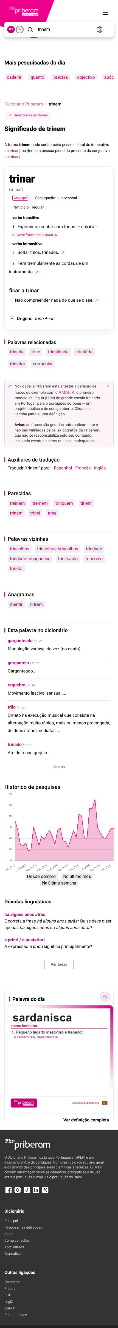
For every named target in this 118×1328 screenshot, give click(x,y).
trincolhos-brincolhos (57, 548)
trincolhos (19, 548)
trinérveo (94, 558)
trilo (12, 707)
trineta (16, 568)
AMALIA (66, 392)
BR (20, 29)
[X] (45, 1192)
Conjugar (20, 198)
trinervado (68, 558)
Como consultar (16, 1241)
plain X (9, 1308)
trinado (17, 351)
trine (52, 513)
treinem (17, 503)
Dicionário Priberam (23, 104)
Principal (11, 1221)
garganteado (20, 640)
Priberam (11, 1289)
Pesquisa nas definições (23, 1228)
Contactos (12, 1282)
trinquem (64, 503)
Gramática (12, 1254)
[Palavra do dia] (105, 996)
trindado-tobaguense (30, 558)
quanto (37, 77)
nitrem (36, 604)
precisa (61, 77)
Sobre (8, 1234)
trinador (17, 363)
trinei (35, 513)
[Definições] (100, 29)
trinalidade (58, 351)
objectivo (86, 77)
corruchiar (43, 363)
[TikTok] (27, 1192)
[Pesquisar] (30, 29)
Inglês (100, 468)
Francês (83, 468)
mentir (16, 604)
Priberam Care (15, 1315)
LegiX (8, 1302)
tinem (86, 503)
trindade (94, 548)
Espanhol (63, 468)
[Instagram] (17, 1192)
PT (11, 29)
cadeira (14, 77)
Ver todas (59, 964)
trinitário (84, 351)
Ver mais (59, 766)
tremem (40, 503)
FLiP (7, 1295)
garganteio (18, 662)
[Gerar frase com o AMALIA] (62, 252)
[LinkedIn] (36, 1192)
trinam (16, 513)
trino (35, 351)
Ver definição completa (86, 1120)
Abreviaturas (14, 1247)
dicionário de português (28, 1162)
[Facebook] (8, 1192)
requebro (17, 684)
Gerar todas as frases (30, 115)
